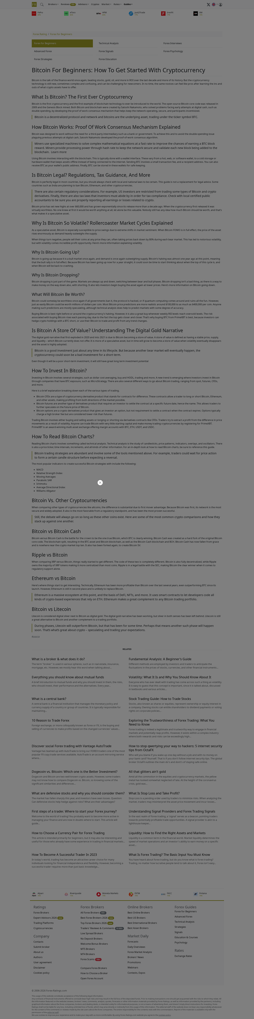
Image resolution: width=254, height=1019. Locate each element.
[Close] (100, 483)
